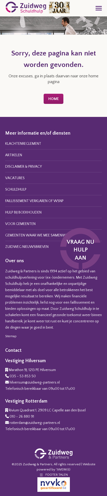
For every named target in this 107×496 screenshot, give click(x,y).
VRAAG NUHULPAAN (80, 250)
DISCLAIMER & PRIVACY (23, 167)
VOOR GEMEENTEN (20, 224)
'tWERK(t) (63, 469)
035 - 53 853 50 (23, 376)
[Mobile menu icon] (99, 8)
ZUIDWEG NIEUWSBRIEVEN (27, 247)
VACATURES (15, 178)
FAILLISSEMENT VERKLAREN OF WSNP (34, 201)
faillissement (80, 302)
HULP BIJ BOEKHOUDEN (23, 212)
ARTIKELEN (13, 155)
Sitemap (11, 336)
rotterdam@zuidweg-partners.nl (35, 423)
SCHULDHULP (15, 189)
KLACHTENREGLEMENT (23, 144)
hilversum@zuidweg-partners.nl (35, 382)
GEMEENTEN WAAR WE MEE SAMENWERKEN (40, 235)
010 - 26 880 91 (22, 417)
